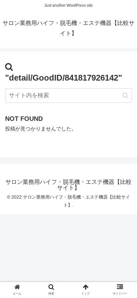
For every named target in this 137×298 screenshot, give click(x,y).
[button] (125, 95)
